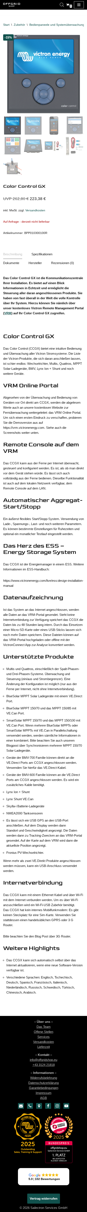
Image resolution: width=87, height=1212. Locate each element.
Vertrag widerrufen (43, 1198)
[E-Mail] (21, 1106)
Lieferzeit (43, 1047)
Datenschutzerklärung (43, 1083)
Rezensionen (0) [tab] (62, 263)
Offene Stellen (43, 1032)
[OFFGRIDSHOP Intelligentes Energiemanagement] (11, 5)
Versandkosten (35, 210)
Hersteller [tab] (35, 263)
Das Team (44, 1026)
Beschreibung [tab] (12, 254)
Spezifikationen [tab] (41, 254)
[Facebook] (48, 1106)
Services (43, 1037)
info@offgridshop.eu (43, 1060)
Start (6, 24)
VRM (7, 313)
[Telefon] (30, 1106)
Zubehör (19, 24)
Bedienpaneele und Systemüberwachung (56, 24)
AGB (43, 1098)
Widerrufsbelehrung (43, 1078)
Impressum (44, 1093)
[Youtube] (66, 1106)
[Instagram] (57, 1106)
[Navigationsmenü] (79, 4)
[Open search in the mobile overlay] (62, 5)
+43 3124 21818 (44, 1065)
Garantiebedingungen (43, 1088)
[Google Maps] (39, 1106)
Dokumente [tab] (11, 263)
